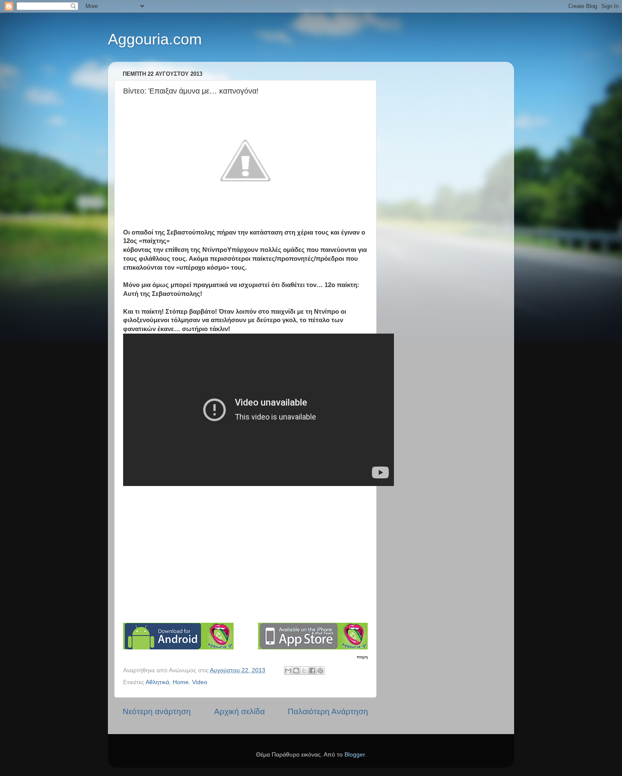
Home (181, 682)
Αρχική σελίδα (239, 711)
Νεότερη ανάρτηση (157, 711)
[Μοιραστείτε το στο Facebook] (312, 670)
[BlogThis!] (296, 670)
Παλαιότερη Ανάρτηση (328, 711)
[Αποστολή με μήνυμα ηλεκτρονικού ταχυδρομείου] (288, 670)
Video (199, 682)
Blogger (354, 754)
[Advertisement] (245, 559)
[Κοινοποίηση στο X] (304, 670)
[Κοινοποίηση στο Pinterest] (320, 670)
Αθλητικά (157, 682)
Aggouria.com (155, 39)
